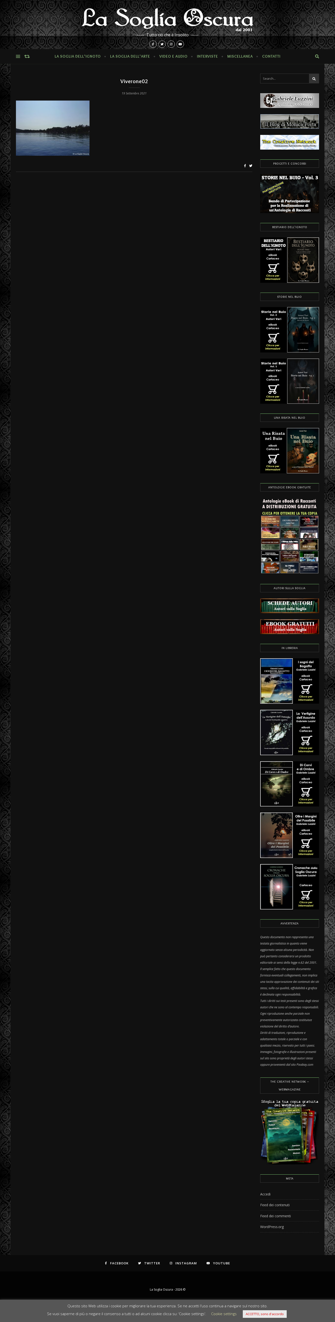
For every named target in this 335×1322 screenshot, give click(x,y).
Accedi (265, 1194)
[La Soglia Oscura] (167, 24)
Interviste (207, 56)
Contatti (271, 56)
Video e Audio (173, 56)
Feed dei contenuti (275, 1205)
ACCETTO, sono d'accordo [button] (265, 1314)
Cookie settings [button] (224, 1313)
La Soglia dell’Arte (130, 56)
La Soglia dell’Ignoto (78, 56)
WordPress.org (272, 1226)
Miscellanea (240, 56)
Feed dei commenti (275, 1216)
